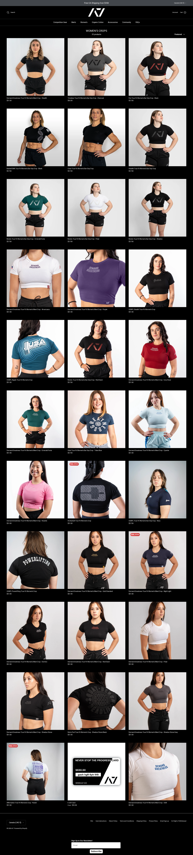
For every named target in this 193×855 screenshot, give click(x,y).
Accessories (113, 22)
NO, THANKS (171, 849)
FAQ (91, 821)
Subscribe (96, 851)
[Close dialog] (190, 796)
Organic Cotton (97, 22)
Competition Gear (60, 22)
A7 (13, 828)
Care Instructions (101, 821)
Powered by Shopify (20, 828)
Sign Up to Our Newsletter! (81, 841)
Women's (83, 22)
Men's (73, 22)
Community (126, 22)
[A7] (96, 12)
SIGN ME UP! (171, 843)
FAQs (137, 22)
